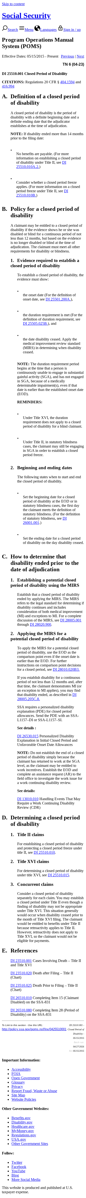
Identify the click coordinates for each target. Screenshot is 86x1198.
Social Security (26, 15)
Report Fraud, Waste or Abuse (34, 1091)
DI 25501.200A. (58, 299)
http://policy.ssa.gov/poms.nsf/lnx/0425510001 (34, 1029)
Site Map (18, 1095)
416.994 (8, 86)
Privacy (17, 1087)
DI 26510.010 (21, 998)
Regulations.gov (23, 1135)
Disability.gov (21, 1122)
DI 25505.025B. (35, 323)
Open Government (25, 1078)
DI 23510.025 (21, 985)
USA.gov (18, 1139)
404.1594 (67, 82)
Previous (67, 56)
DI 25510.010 (44, 852)
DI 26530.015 (27, 736)
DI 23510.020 (21, 973)
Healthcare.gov (22, 1126)
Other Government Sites (29, 1144)
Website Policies (23, 1099)
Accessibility (21, 1069)
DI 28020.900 (40, 624)
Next (80, 56)
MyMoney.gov (22, 1131)
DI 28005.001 (70, 620)
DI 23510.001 (21, 961)
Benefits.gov (21, 1118)
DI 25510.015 (58, 875)
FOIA (16, 1074)
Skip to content (13, 4)
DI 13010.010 (27, 799)
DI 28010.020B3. (66, 669)
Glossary (18, 1082)
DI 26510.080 (21, 1010)
